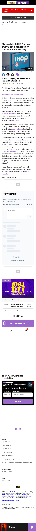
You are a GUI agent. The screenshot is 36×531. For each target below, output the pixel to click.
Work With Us (6, 445)
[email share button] (12, 74)
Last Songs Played (7, 22)
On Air (17, 22)
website (9, 98)
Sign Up (18, 401)
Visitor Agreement (7, 494)
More (14, 25)
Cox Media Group (12, 492)
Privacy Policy (21, 494)
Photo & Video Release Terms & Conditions (17, 463)
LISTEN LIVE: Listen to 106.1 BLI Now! (15, 11)
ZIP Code (6, 391)
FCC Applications (8, 459)
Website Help (6, 480)
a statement (11, 151)
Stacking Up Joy (8, 113)
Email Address (16, 391)
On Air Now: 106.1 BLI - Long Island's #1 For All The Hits (18, 293)
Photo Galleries (6, 25)
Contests (23, 22)
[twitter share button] (8, 74)
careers (12, 497)
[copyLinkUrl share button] (17, 74)
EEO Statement (7, 452)
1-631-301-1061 (19, 323)
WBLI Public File (7, 456)
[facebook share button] (3, 74)
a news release (16, 129)
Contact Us (6, 442)
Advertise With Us (8, 471)
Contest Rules (6, 449)
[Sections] (3, 2)
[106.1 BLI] (18, 3)
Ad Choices (27, 496)
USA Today (15, 120)
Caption (29, 68)
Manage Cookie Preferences (11, 500)
